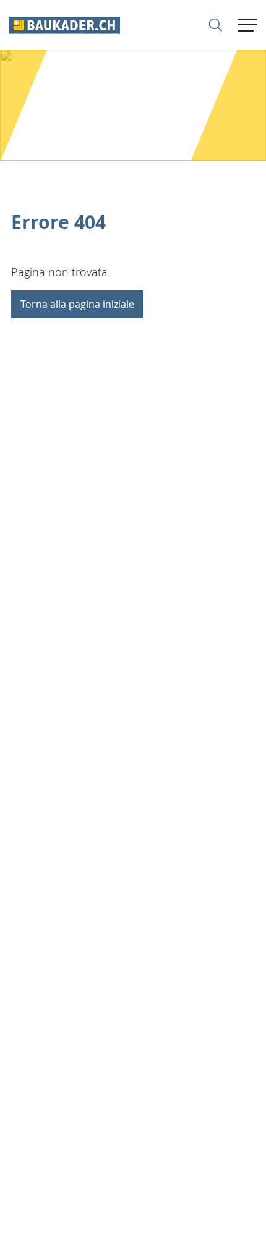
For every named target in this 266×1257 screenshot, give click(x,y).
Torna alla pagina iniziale (77, 304)
